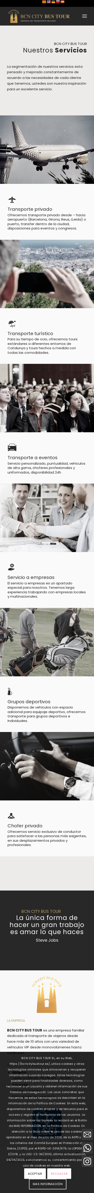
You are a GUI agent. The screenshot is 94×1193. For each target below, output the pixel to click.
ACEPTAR (35, 1174)
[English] (49, 2)
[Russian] (58, 2)
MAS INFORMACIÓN (48, 1184)
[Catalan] (44, 2)
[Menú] (84, 16)
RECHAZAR (59, 1174)
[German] (53, 2)
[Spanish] (62, 2)
